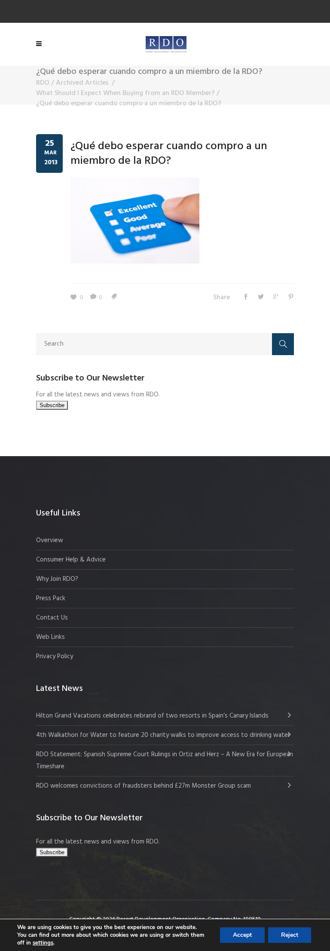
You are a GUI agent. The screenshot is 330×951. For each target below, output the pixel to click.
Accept (242, 935)
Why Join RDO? (57, 579)
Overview (49, 540)
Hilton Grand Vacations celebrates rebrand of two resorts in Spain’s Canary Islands (153, 716)
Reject (289, 935)
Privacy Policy (54, 656)
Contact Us (52, 618)
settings (43, 943)
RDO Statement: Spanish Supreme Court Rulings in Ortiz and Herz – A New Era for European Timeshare (164, 760)
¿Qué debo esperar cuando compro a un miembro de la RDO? (168, 154)
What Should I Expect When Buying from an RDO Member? (125, 93)
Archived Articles (82, 83)
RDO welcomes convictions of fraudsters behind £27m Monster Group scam (143, 786)
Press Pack (50, 598)
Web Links (50, 637)
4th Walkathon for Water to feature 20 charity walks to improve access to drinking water (163, 735)
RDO (42, 83)
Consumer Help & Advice (71, 560)
